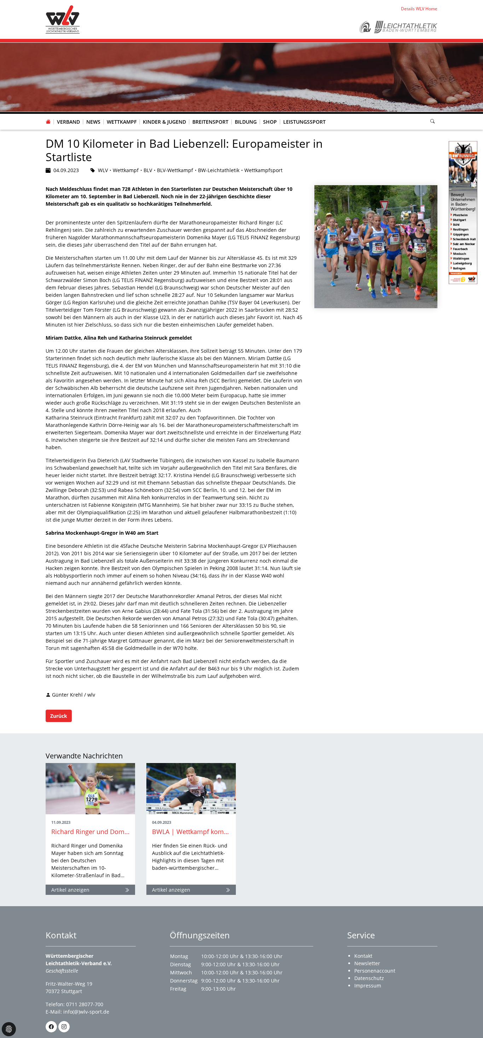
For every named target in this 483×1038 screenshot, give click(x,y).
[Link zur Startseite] (63, 19)
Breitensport (210, 121)
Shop (270, 121)
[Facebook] (51, 1026)
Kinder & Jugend (164, 121)
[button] (68, 114)
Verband (68, 121)
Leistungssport (304, 121)
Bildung (246, 121)
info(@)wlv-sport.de (86, 1011)
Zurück (58, 715)
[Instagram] (64, 1026)
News (93, 121)
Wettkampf (121, 121)
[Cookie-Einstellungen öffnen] (9, 1029)
